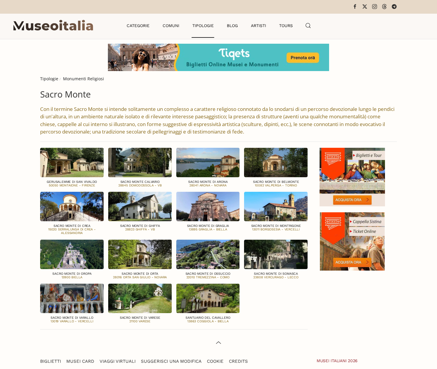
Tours (286, 25)
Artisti (258, 25)
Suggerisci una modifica (171, 361)
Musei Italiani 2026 (337, 360)
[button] (308, 25)
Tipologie (203, 25)
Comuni (171, 25)
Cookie (215, 361)
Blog (232, 25)
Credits (238, 361)
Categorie (138, 25)
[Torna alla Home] (53, 25)
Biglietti (50, 361)
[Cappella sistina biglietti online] (352, 240)
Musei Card (80, 361)
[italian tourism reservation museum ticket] (218, 57)
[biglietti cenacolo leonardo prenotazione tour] (352, 176)
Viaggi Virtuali (118, 361)
